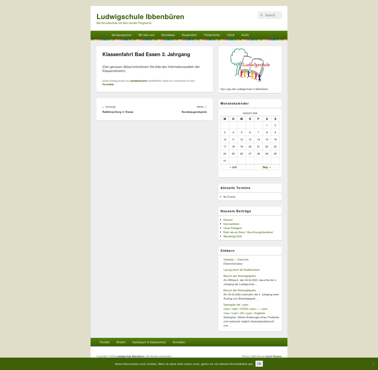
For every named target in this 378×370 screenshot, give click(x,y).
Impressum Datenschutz (149, 342)
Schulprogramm (122, 35)
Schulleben (168, 35)
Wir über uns (146, 35)
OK (259, 363)
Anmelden (179, 342)
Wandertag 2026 (232, 236)
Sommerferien (231, 224)
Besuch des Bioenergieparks (239, 276)
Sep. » (267, 167)
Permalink (108, 84)
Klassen (228, 220)
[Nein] (373, 364)
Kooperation (189, 35)
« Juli (233, 167)
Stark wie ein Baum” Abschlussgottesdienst (248, 232)
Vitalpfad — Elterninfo (235, 259)
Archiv (245, 35)
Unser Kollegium (232, 228)
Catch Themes (273, 356)
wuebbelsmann (138, 81)
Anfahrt (120, 342)
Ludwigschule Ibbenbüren (140, 16)
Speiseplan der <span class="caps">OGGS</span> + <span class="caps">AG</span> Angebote (245, 309)
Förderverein (212, 35)
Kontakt (104, 342)
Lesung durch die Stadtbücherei (241, 270)
